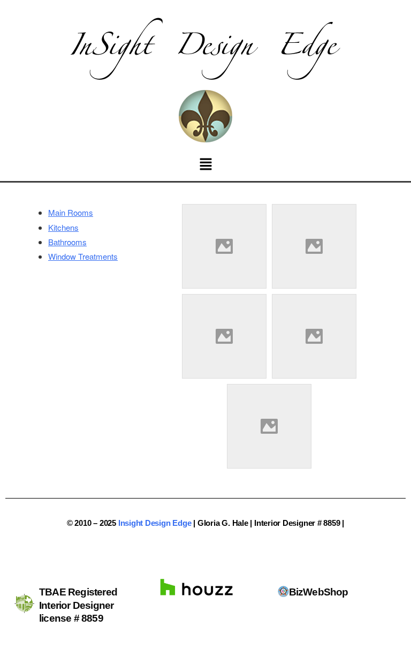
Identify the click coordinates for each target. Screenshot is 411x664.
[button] (205, 164)
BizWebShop (318, 592)
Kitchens (63, 227)
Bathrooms (67, 241)
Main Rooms (70, 212)
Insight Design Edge (155, 522)
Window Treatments (83, 256)
